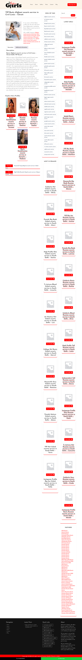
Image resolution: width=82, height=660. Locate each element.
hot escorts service (48, 77)
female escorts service (49, 56)
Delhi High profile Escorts (67, 559)
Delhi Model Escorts (66, 579)
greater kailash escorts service (49, 60)
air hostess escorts (48, 625)
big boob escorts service (49, 28)
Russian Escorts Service (66, 600)
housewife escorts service (50, 79)
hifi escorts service (48, 70)
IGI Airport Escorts (65, 542)
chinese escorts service (49, 41)
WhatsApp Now (72, 4)
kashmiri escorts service (49, 94)
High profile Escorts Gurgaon (68, 611)
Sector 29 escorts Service (67, 591)
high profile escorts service (48, 73)
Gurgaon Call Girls (65, 552)
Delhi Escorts (64, 530)
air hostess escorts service (48, 20)
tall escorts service (48, 144)
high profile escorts (48, 635)
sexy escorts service (48, 130)
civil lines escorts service (32, 41)
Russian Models (46, 656)
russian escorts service (49, 123)
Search (63, 13)
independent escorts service (48, 83)
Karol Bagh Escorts (65, 538)
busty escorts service (49, 36)
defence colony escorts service (49, 49)
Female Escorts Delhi (66, 587)
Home (31, 4)
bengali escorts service (49, 23)
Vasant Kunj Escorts (66, 539)
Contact (51, 4)
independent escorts (48, 640)
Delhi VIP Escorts (65, 577)
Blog (57, 4)
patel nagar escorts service (48, 118)
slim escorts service (48, 133)
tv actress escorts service (50, 146)
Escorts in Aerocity (65, 582)
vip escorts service (48, 151)
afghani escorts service (49, 16)
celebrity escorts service (49, 39)
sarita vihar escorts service (48, 127)
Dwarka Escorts (65, 533)
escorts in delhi (47, 632)
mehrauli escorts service (49, 104)
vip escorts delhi (47, 646)
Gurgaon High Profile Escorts (68, 603)
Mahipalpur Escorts (65, 536)
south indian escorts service (48, 140)
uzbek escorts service (49, 149)
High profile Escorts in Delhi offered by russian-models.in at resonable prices (31, 626)
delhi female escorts (48, 630)
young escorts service (49, 154)
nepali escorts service (49, 109)
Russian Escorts (65, 565)
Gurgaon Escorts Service (67, 593)
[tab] (10, 47)
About (36, 4)
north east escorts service (50, 114)
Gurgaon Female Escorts (67, 599)
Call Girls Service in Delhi (67, 573)
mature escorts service (49, 101)
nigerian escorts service (49, 111)
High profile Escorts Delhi (67, 561)
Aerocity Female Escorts (66, 584)
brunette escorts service (49, 33)
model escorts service (49, 106)
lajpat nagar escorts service (48, 98)
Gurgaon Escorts (65, 544)
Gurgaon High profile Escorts (68, 613)
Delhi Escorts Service (66, 574)
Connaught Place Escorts (67, 535)
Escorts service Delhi (66, 562)
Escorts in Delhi (56, 656)
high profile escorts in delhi (50, 638)
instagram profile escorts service (50, 87)
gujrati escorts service (49, 63)
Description (10, 47)
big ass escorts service (49, 26)
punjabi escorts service (49, 121)
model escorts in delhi (49, 643)
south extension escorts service (49, 136)
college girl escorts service (48, 45)
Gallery (41, 4)
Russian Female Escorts (66, 610)
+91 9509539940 (21, 658)
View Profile (10, 115)
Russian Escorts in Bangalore (68, 585)
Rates (46, 4)
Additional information (21, 47)
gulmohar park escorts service (49, 67)
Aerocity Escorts (65, 532)
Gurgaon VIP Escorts (66, 594)
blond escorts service (49, 31)
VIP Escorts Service (65, 608)
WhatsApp (62, 658)
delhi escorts (46, 627)
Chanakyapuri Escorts (66, 541)
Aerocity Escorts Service (66, 581)
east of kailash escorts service (49, 53)
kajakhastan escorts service (48, 91)
